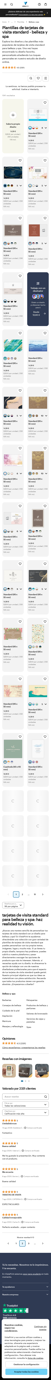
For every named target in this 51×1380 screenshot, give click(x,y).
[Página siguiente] (43, 894)
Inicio (4, 22)
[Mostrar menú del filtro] (45, 78)
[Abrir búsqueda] (11, 4)
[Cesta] (45, 4)
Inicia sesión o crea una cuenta (30, 14)
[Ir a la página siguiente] (43, 1243)
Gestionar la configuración (26, 1364)
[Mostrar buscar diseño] (31, 78)
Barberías (6, 1000)
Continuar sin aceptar (40, 1328)
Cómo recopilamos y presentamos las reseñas (23, 1047)
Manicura (6, 1021)
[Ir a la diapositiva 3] (25, 1081)
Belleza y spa (34, 22)
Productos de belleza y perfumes (37, 1007)
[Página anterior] (8, 894)
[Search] (45, 1096)
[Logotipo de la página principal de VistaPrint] (25, 4)
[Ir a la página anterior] (8, 1243)
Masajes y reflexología (12, 1026)
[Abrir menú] (5, 4)
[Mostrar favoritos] (38, 78)
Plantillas (20, 22)
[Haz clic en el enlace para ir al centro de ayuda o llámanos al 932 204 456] (39, 4)
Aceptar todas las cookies (26, 1371)
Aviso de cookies (35, 1358)
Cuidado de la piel (11, 1010)
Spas (28, 1027)
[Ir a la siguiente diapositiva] (47, 13)
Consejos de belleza (11, 1005)
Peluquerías (31, 1000)
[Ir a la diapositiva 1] (22, 1081)
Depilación (7, 1016)
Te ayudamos (8, 1287)
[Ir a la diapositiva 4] (29, 1081)
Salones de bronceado (36, 1013)
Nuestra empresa (10, 1294)
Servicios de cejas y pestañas (35, 1020)
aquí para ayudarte (32, 1274)
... (12, 22)
